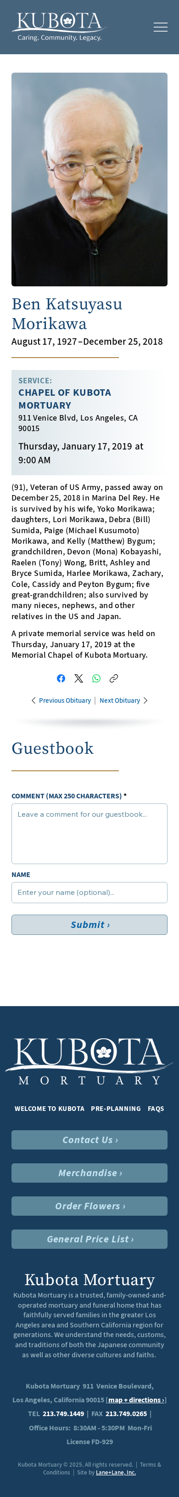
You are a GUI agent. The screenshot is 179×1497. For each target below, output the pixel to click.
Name (20, 874)
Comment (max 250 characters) (66, 796)
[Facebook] (61, 678)
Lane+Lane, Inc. (116, 1472)
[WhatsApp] (96, 678)
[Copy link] (114, 678)
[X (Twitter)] (78, 678)
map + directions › (136, 1400)
